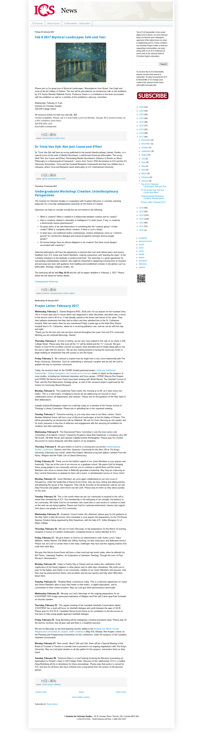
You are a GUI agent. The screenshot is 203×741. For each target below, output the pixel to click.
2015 (141, 211)
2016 (141, 208)
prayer (50, 684)
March (144, 173)
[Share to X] (48, 134)
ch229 (57, 138)
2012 (141, 223)
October (145, 147)
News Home (53, 23)
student (71, 293)
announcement (48, 138)
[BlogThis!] (45, 134)
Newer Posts (41, 692)
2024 (141, 111)
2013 (141, 219)
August (144, 155)
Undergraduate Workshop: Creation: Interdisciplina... (153, 197)
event (62, 138)
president (143, 261)
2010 (141, 230)
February (145, 177)
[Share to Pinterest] (54, 134)
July (143, 159)
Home (81, 692)
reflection (57, 684)
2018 (141, 133)
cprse (141, 248)
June (143, 162)
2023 (141, 114)
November (146, 144)
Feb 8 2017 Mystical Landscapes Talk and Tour (70, 37)
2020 (141, 126)
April (143, 170)
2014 (141, 215)
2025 (141, 107)
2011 (141, 226)
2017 (141, 137)
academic (46, 293)
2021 (141, 122)
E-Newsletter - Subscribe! (77, 23)
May (143, 166)
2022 (141, 118)
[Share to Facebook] (51, 134)
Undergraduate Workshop (46, 281)
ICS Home (37, 23)
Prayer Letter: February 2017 (57, 306)
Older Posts (121, 692)
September (146, 151)
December (146, 140)
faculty (141, 254)
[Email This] (42, 134)
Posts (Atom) (52, 704)
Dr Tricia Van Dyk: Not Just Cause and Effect (68, 147)
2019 (141, 129)
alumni (44, 179)
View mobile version (81, 697)
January (145, 181)
